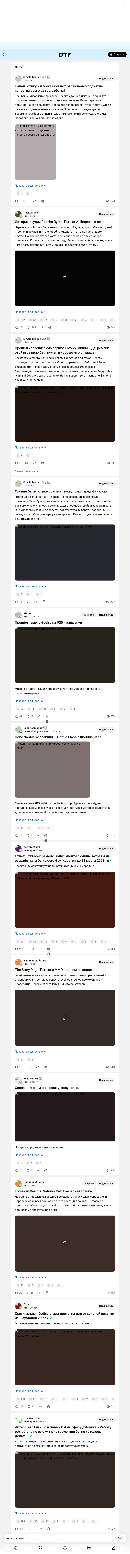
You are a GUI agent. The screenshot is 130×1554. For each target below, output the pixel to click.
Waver (27, 613)
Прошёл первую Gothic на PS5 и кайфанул (48, 622)
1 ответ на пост (25, 471)
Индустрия (29, 850)
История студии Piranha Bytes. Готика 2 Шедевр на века (59, 222)
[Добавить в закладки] (26, 463)
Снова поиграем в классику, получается (47, 1088)
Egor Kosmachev (34, 728)
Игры (26, 216)
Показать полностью (29, 185)
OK (119, 1538)
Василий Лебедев (35, 960)
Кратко (90, 615)
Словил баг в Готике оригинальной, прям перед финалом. (61, 491)
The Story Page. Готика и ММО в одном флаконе (53, 970)
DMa (26, 1304)
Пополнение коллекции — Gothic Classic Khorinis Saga (58, 737)
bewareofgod (32, 847)
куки (25, 1538)
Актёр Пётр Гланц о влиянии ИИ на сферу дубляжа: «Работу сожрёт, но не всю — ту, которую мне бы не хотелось (63, 1431)
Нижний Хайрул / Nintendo (37, 731)
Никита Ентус (32, 1418)
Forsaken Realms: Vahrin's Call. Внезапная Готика (53, 1191)
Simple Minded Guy (34, 77)
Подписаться (106, 78)
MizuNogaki (31, 1078)
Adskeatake (31, 212)
